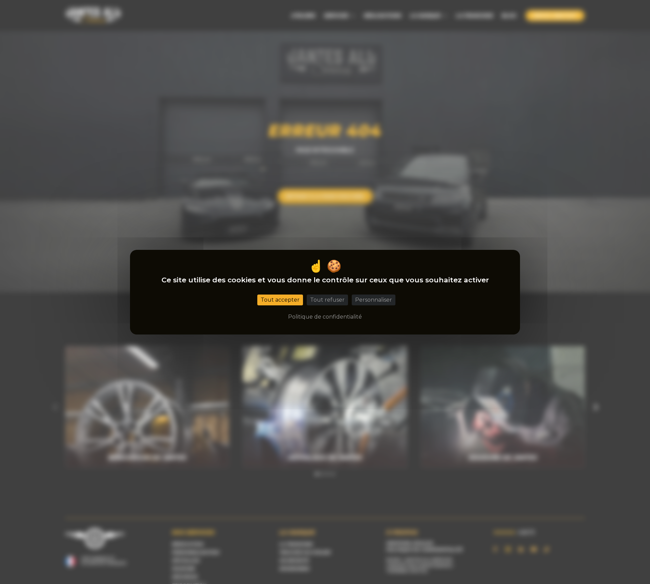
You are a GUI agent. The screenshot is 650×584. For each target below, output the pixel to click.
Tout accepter (280, 299)
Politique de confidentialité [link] (325, 316)
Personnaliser (373, 299)
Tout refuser (327, 299)
